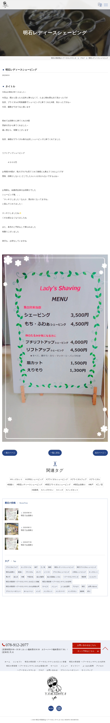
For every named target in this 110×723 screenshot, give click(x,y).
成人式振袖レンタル (53, 577)
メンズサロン (72, 591)
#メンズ (59, 490)
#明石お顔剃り (79, 485)
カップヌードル (26, 567)
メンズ (38, 591)
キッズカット (93, 572)
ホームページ (28, 591)
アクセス (76, 586)
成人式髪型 (40, 577)
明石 (83, 586)
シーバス (47, 572)
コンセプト (93, 577)
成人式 (16, 577)
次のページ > (100, 453)
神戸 (35, 567)
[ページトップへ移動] (105, 648)
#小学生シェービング (34, 479)
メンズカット (48, 591)
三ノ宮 (43, 567)
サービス (45, 586)
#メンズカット (72, 490)
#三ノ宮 (99, 485)
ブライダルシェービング (61, 572)
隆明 (49, 567)
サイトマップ (87, 670)
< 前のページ (9, 453)
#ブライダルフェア (79, 479)
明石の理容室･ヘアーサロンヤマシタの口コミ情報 (22, 581)
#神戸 (91, 485)
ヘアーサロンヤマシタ (71, 577)
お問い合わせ (92, 586)
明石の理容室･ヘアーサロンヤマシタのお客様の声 (22, 586)
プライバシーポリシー (13, 591)
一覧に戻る (55, 453)
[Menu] (106, 5)
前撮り (20, 572)
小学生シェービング (79, 572)
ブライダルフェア (12, 567)
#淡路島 (35, 490)
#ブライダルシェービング (57, 479)
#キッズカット (16, 479)
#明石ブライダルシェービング (57, 485)
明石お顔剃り (10, 572)
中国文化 (30, 577)
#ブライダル (95, 479)
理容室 (84, 577)
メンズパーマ (60, 591)
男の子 (8, 577)
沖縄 (22, 577)
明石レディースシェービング (64, 567)
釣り (88, 591)
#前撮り (10, 485)
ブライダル (29, 572)
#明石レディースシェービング (29, 485)
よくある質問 (65, 586)
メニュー (54, 586)
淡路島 (82, 591)
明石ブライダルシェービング (86, 567)
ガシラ (38, 572)
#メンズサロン (47, 490)
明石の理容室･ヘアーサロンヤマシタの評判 (56, 581)
